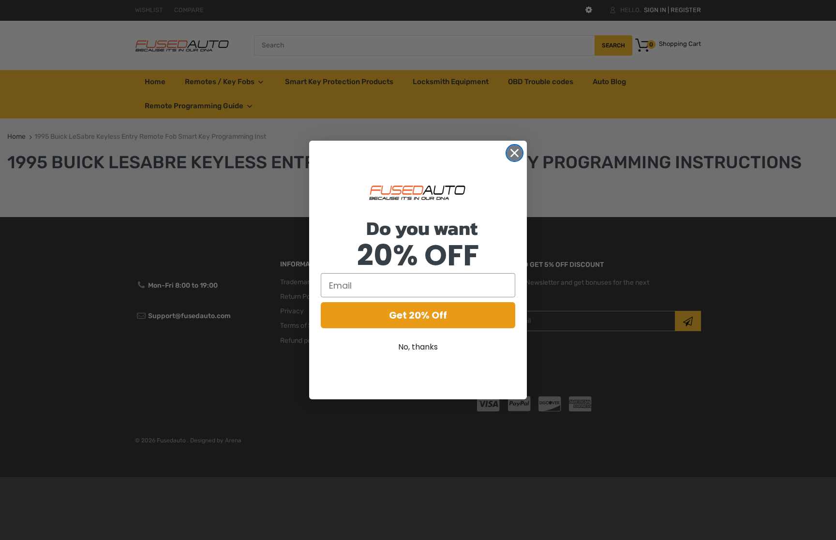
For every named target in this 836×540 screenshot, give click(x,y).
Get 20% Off (418, 315)
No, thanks (418, 346)
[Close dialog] (514, 153)
